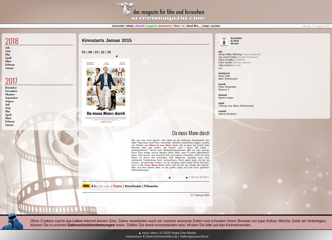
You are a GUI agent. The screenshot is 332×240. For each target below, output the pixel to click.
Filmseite (151, 186)
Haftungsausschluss (194, 236)
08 (90, 52)
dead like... (193, 26)
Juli (7, 47)
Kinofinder (133, 186)
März (8, 61)
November (11, 91)
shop (205, 26)
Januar (9, 68)
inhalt (129, 26)
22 (103, 52)
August (9, 101)
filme (177, 26)
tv (183, 26)
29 (109, 52)
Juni (7, 51)
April (8, 58)
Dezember (11, 87)
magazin (151, 26)
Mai (7, 54)
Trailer (117, 186)
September (11, 97)
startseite (118, 26)
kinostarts (165, 26)
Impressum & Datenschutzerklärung (151, 236)
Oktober (10, 94)
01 (84, 52)
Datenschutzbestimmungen (91, 225)
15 (96, 52)
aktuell (139, 26)
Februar (10, 64)
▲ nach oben (147, 233)
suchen (215, 26)
